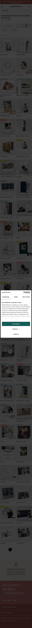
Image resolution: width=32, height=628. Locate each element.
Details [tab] (16, 296)
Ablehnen (16, 334)
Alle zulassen (16, 323)
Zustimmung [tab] (5, 296)
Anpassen (15, 329)
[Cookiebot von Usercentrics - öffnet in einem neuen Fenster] (23, 293)
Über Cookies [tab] (26, 296)
